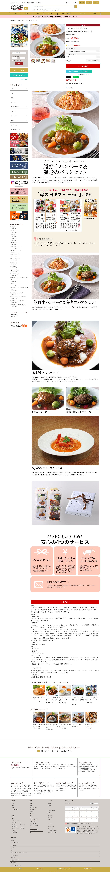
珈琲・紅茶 (50, 815)
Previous (31, 695)
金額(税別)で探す (16, 56)
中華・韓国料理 (33, 807)
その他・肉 (14, 809)
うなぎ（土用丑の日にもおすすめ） (19, 852)
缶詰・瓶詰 (32, 821)
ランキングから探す (19, 70)
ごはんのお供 (33, 823)
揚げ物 (31, 813)
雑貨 (95, 13)
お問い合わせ (31, 2)
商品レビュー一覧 (52, 832)
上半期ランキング (47, 9)
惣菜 (38, 13)
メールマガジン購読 (52, 830)
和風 (31, 805)
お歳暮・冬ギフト (15, 860)
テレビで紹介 (14, 125)
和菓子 (49, 805)
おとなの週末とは (15, 2)
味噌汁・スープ (33, 819)
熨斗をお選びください (72, 54)
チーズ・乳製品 (66, 13)
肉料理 (31, 811)
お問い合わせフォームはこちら (56, 751)
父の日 (12, 850)
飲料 (49, 812)
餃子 (53, 9)
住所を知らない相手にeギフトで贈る (79, 71)
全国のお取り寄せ (15, 129)
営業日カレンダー (69, 800)
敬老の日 (41, 9)
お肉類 (13, 800)
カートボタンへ (65, 602)
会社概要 (20, 868)
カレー (31, 815)
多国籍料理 (32, 809)
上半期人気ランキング (16, 865)
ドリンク (82, 13)
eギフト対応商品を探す (19, 75)
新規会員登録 (89, 2)
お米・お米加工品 (34, 825)
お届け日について (71, 48)
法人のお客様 (39, 2)
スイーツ (50, 13)
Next (99, 694)
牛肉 (13, 803)
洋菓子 (49, 803)
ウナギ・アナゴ (16, 820)
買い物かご (82, 2)
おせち (12, 840)
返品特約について (71, 80)
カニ (13, 818)
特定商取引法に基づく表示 (63, 868)
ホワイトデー (14, 845)
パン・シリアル (33, 829)
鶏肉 (13, 807)
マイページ (50, 823)
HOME (12, 20)
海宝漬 (13, 830)
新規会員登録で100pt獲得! (73, 41)
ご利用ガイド (24, 2)
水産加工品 (14, 832)
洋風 (31, 803)
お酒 (49, 819)
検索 (75, 6)
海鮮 (26, 13)
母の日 (12, 847)
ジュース (50, 817)
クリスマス (13, 862)
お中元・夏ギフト (15, 855)
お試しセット (14, 115)
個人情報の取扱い (88, 868)
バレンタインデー (15, 842)
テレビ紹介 (58, 9)
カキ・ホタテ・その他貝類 (18, 828)
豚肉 (13, 805)
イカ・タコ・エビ (16, 822)
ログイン (96, 2)
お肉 (15, 13)
